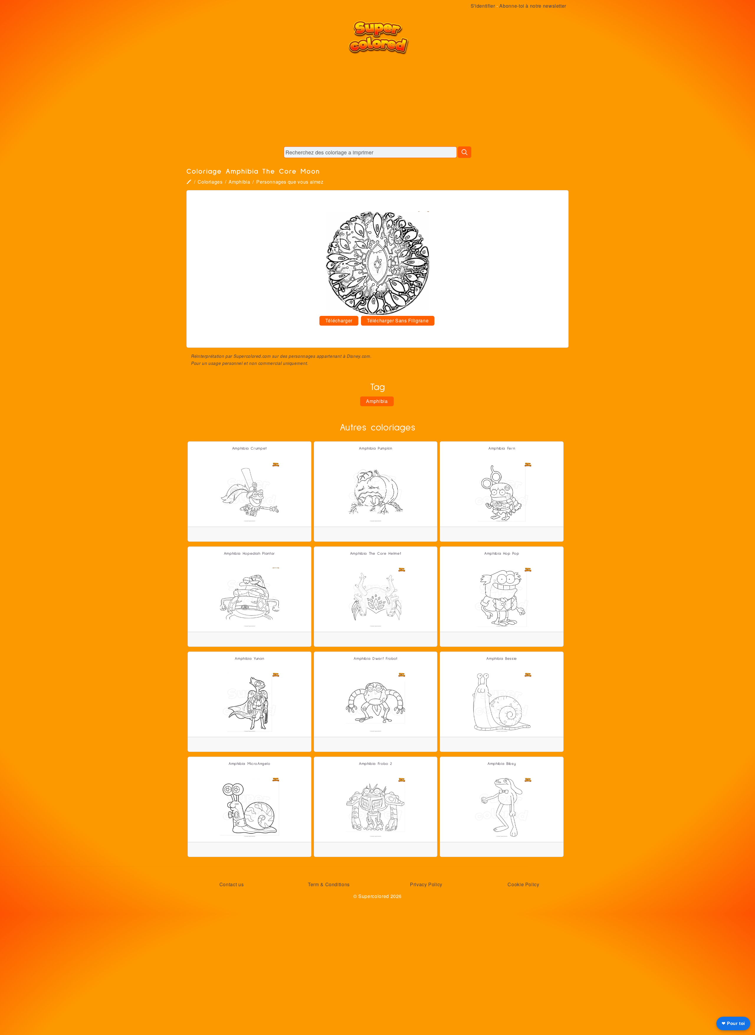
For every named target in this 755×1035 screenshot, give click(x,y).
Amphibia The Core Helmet (375, 554)
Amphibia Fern (501, 448)
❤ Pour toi (733, 1023)
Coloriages (210, 181)
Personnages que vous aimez (290, 181)
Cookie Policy (523, 884)
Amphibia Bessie (501, 659)
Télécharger (338, 320)
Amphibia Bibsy (502, 764)
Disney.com (358, 356)
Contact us (231, 884)
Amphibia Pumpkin (375, 448)
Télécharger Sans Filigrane (398, 320)
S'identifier (483, 5)
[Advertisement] (377, 100)
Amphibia (239, 181)
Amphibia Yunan (249, 659)
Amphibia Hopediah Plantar (249, 554)
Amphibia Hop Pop (501, 554)
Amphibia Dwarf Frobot (375, 659)
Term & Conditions (329, 884)
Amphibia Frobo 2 (375, 764)
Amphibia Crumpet (249, 448)
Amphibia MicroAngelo (249, 764)
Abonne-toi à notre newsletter (532, 5)
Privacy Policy (426, 884)
